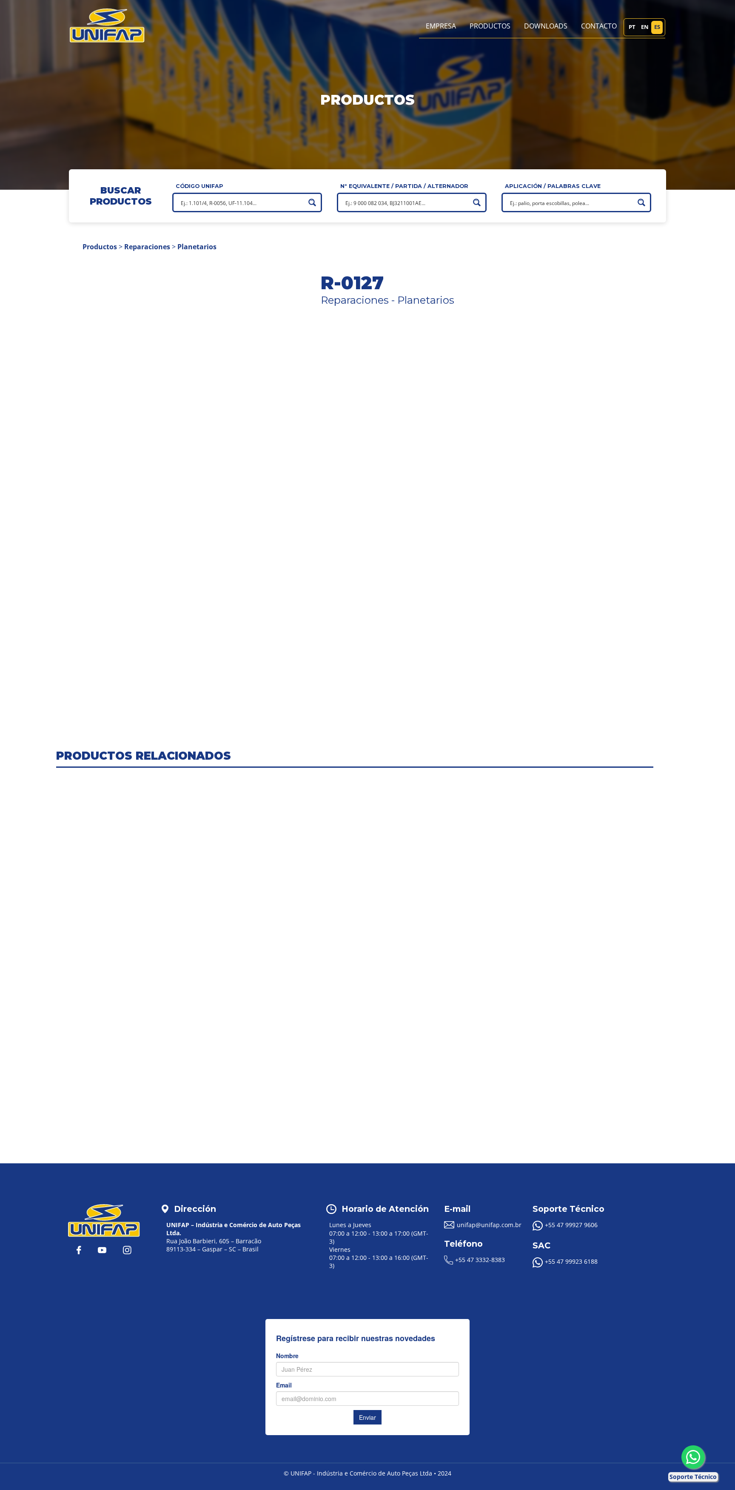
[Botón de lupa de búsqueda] (312, 202)
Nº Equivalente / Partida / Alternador (404, 186)
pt (632, 27)
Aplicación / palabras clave (553, 186)
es (657, 27)
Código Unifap (199, 186)
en (645, 27)
